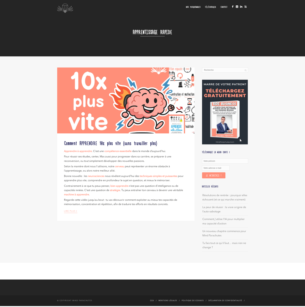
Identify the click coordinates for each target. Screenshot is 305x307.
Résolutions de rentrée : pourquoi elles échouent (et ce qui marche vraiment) (224, 197)
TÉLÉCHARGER (210, 7)
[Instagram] (237, 7)
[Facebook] (233, 7)
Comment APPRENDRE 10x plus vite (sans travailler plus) (110, 143)
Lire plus (70, 210)
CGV (152, 300)
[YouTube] (245, 7)
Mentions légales (168, 300)
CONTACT (224, 7)
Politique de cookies (193, 300)
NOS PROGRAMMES (193, 7)
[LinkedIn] (241, 7)
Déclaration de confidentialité (225, 300)
